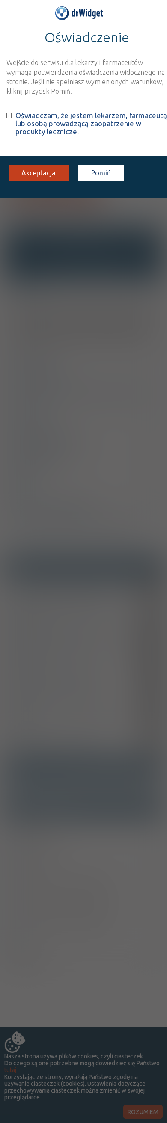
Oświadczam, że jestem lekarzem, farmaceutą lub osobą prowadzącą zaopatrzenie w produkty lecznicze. (91, 123)
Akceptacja (38, 173)
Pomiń (101, 173)
